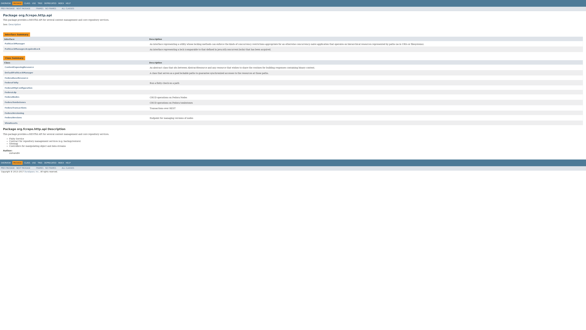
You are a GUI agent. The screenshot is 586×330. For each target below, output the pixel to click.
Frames (39, 8)
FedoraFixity (11, 82)
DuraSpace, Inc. (31, 172)
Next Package (23, 8)
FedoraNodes (12, 97)
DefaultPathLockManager (19, 73)
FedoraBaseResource (16, 78)
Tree (40, 3)
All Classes (68, 8)
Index (61, 3)
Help (68, 3)
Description (15, 24)
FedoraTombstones (15, 102)
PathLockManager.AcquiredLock (22, 49)
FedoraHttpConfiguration (18, 88)
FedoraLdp (10, 92)
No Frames (50, 8)
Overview (6, 3)
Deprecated (50, 3)
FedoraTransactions (16, 108)
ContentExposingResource (19, 67)
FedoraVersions (13, 117)
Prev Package (8, 8)
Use (34, 3)
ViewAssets (11, 123)
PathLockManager (15, 43)
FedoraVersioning (14, 113)
